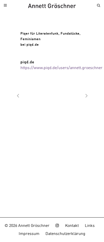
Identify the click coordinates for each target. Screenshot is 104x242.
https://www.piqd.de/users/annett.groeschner (61, 68)
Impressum (29, 234)
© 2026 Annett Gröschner (27, 226)
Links (90, 226)
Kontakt (72, 226)
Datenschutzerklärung (65, 234)
